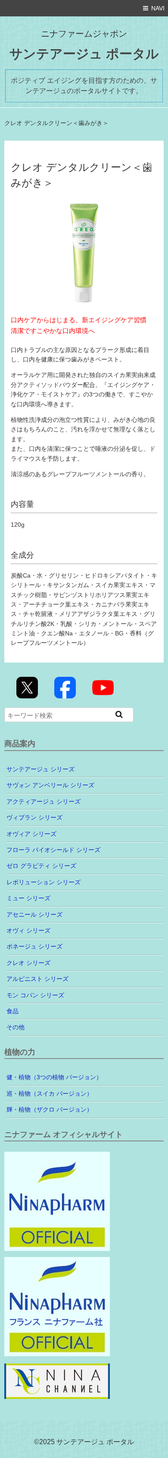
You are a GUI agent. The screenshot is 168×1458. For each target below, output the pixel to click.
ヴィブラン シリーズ (34, 817)
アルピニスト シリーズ (37, 978)
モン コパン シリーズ (35, 995)
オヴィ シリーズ (28, 930)
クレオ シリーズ (28, 962)
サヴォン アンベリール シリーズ (50, 785)
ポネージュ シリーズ (34, 946)
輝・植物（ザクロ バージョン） (49, 1109)
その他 (15, 1027)
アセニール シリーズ (34, 914)
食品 (12, 1011)
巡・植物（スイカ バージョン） (49, 1093)
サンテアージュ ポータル (84, 54)
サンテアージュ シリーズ (40, 769)
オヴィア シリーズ (31, 833)
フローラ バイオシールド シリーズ (53, 849)
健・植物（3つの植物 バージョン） (54, 1077)
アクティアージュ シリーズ (43, 801)
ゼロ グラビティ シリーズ (41, 865)
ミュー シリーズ (28, 898)
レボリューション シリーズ (43, 882)
